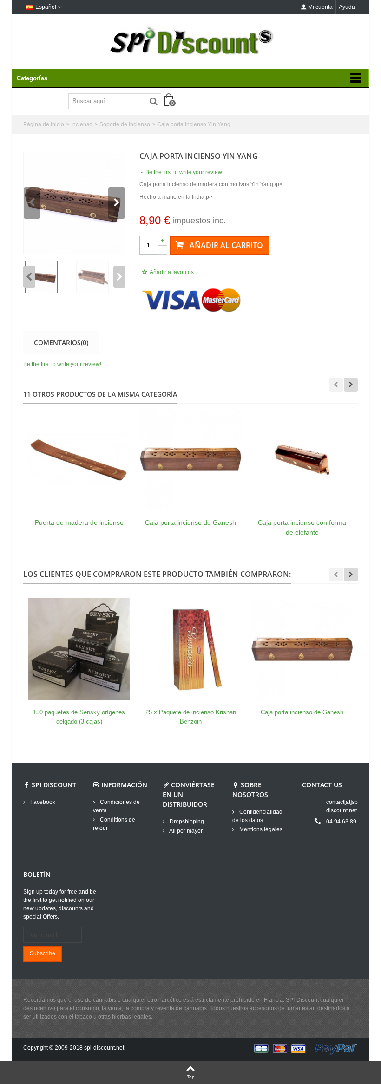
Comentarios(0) (61, 342)
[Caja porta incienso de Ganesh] (190, 459)
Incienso (81, 124)
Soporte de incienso (124, 124)
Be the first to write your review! (62, 364)
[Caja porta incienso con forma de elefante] (302, 459)
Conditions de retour (114, 823)
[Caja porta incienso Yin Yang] (74, 203)
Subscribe (42, 953)
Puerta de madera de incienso (79, 522)
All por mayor (185, 831)
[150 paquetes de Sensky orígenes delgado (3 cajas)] (79, 649)
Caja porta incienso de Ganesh (190, 522)
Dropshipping (186, 821)
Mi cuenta (320, 7)
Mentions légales (260, 829)
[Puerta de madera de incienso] (79, 459)
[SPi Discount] (190, 41)
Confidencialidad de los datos (257, 816)
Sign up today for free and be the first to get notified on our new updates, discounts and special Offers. (59, 904)
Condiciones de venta (116, 806)
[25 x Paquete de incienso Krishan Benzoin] (190, 649)
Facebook (42, 802)
